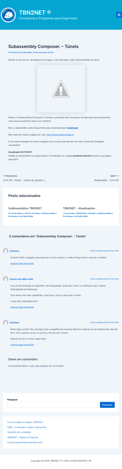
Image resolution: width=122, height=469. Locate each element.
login (31, 366)
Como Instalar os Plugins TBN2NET (25, 422)
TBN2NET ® (35, 12)
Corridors (36, 213)
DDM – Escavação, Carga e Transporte (26, 427)
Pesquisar (12, 399)
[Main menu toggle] (119, 15)
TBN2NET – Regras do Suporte (22, 437)
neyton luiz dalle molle (21, 279)
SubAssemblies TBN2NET (25, 208)
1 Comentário (69, 213)
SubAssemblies (49, 213)
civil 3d (28, 213)
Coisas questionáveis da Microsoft (24, 442)
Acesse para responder (22, 263)
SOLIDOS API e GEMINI (19, 432)
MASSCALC (82, 213)
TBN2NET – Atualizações (79, 208)
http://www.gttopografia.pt (60, 134)
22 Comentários (15, 213)
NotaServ (92, 213)
